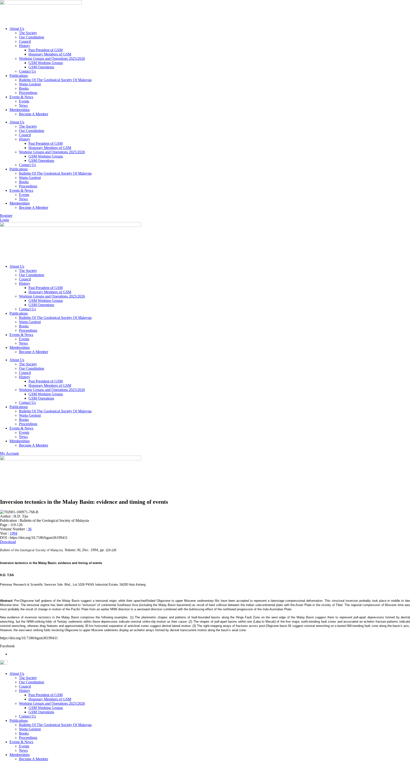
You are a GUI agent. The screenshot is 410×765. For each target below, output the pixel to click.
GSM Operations (41, 67)
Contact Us (27, 71)
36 (30, 529)
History (24, 46)
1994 (13, 533)
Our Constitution (31, 37)
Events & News (21, 97)
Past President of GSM (45, 50)
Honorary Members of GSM (49, 54)
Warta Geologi (30, 84)
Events (24, 101)
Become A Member (33, 114)
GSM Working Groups (45, 63)
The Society (28, 33)
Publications (18, 76)
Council (25, 41)
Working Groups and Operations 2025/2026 (52, 58)
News (23, 105)
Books (24, 88)
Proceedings (28, 93)
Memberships (19, 110)
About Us (16, 29)
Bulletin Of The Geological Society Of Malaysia (55, 80)
